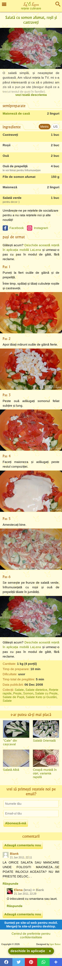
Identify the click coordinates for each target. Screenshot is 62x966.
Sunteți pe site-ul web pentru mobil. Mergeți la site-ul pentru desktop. (31, 924)
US (55, 126)
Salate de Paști (13, 697)
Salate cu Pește (46, 693)
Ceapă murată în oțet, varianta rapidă (45, 773)
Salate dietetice (36, 689)
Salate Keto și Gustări (41, 697)
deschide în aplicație (27, 951)
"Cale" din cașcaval (10, 742)
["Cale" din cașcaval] (16, 729)
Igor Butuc (55, 944)
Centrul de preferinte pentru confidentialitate (31, 935)
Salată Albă (11, 769)
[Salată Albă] (16, 758)
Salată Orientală (44, 740)
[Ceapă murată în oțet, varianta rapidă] (46, 758)
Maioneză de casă (16, 113)
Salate (19, 689)
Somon (28, 693)
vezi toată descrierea (31, 95)
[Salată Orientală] (46, 729)
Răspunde (10, 883)
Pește (17, 693)
